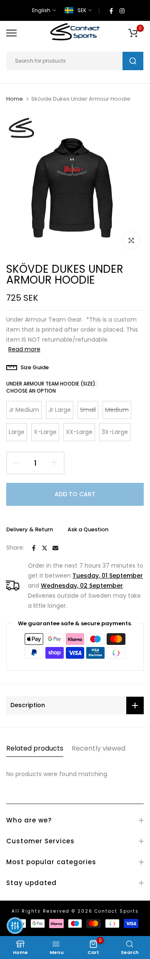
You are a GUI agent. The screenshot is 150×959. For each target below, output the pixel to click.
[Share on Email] (55, 548)
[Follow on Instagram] (122, 10)
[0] (133, 33)
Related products (34, 748)
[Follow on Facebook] (111, 10)
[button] (15, 925)
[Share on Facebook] (33, 548)
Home (14, 99)
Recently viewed (98, 748)
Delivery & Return (29, 529)
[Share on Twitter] (44, 548)
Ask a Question (88, 529)
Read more (24, 349)
